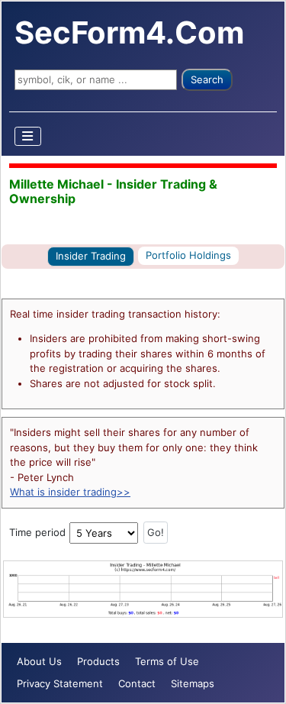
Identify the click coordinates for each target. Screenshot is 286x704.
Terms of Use (167, 661)
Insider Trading (91, 256)
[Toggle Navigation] (28, 136)
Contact (137, 683)
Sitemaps (192, 683)
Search (207, 79)
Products (98, 661)
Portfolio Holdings (188, 255)
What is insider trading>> (70, 492)
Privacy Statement (60, 683)
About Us (39, 661)
